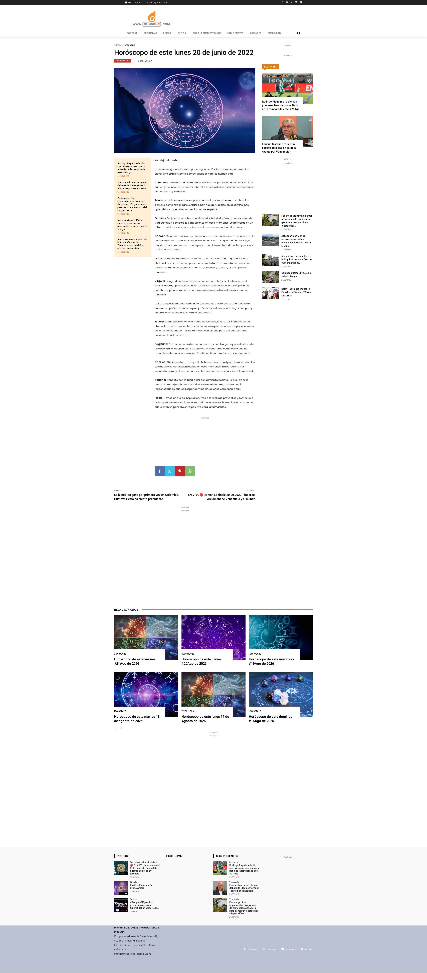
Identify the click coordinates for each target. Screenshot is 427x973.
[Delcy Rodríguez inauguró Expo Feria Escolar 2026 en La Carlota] (270, 293)
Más (286, 159)
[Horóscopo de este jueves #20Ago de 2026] (213, 637)
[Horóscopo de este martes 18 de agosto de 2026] (146, 694)
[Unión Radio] (151, 18)
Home (117, 45)
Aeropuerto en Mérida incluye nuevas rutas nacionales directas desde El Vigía (132, 225)
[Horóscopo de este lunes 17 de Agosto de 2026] (213, 694)
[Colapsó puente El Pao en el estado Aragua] (270, 277)
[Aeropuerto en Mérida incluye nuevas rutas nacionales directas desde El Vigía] (270, 240)
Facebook (253, 949)
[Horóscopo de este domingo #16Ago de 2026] (281, 694)
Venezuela (234, 882)
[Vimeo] (296, 2)
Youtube (309, 949)
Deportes (233, 862)
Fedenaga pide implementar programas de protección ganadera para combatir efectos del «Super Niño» (132, 204)
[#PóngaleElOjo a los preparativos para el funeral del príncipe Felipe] (121, 905)
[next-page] (121, 728)
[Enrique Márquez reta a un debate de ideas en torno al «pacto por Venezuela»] (287, 131)
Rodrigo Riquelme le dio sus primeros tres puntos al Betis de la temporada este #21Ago (131, 168)
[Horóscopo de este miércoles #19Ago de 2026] (281, 637)
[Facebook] (282, 2)
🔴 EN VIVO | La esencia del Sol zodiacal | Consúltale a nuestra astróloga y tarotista (145, 869)
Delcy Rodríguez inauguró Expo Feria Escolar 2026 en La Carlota (296, 292)
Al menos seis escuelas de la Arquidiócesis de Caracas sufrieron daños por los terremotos (132, 244)
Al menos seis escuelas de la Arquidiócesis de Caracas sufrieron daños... (297, 259)
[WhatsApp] (190, 471)
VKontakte (291, 949)
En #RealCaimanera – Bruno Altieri (142, 886)
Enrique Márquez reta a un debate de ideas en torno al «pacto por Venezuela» (132, 185)
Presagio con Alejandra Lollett (143, 862)
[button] (299, 33)
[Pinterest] (180, 471)
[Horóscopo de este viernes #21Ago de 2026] (146, 637)
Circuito (133, 882)
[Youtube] (301, 2)
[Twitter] (291, 2)
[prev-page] (116, 728)
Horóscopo (129, 45)
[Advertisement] (205, 443)
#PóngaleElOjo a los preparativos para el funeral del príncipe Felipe (144, 905)
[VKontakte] (282, 949)
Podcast (133, 899)
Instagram (272, 949)
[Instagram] (287, 2)
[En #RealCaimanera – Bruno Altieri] (121, 888)
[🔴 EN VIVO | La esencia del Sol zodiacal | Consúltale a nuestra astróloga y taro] (121, 868)
